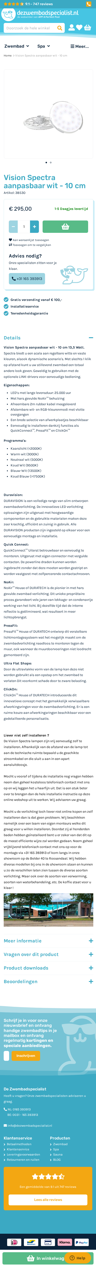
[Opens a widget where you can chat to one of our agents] (77, 1258)
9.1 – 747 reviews (39, 4)
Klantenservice (18, 1149)
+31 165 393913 (29, 278)
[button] (88, 3)
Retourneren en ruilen (23, 1159)
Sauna (58, 1154)
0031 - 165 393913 (25, 1115)
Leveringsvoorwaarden (23, 1154)
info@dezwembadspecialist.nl (30, 1125)
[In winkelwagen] (65, 226)
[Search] (60, 28)
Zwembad (14, 46)
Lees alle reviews (48, 1200)
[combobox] (34, 28)
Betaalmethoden (19, 1144)
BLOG (57, 1159)
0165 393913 (22, 1109)
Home (8, 55)
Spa (41, 46)
